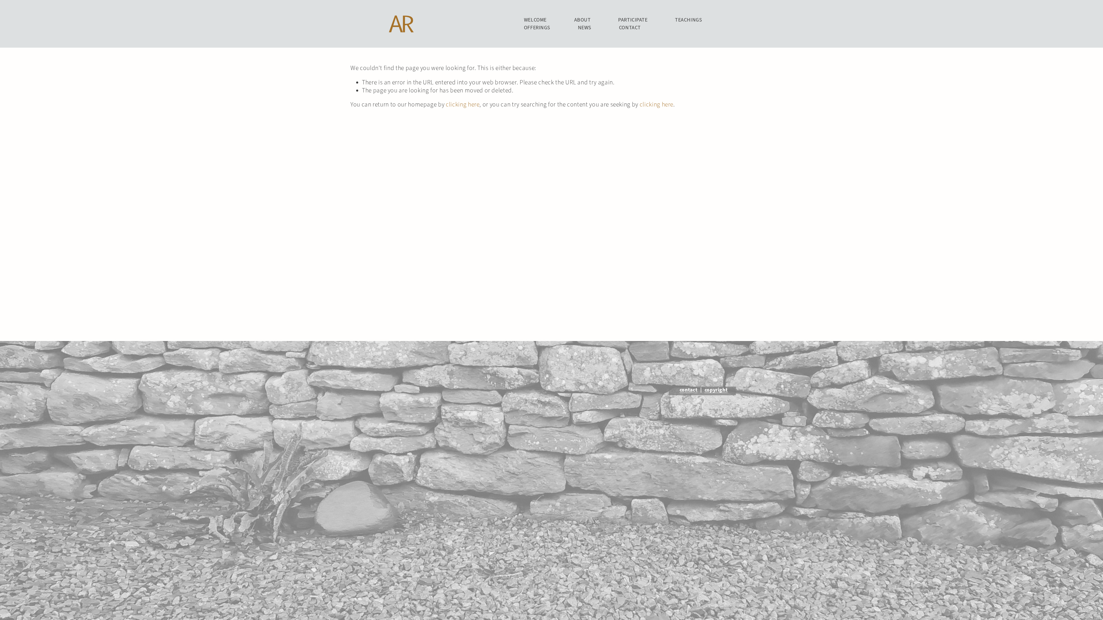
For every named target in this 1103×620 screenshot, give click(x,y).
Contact (630, 27)
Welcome (535, 20)
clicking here (462, 104)
